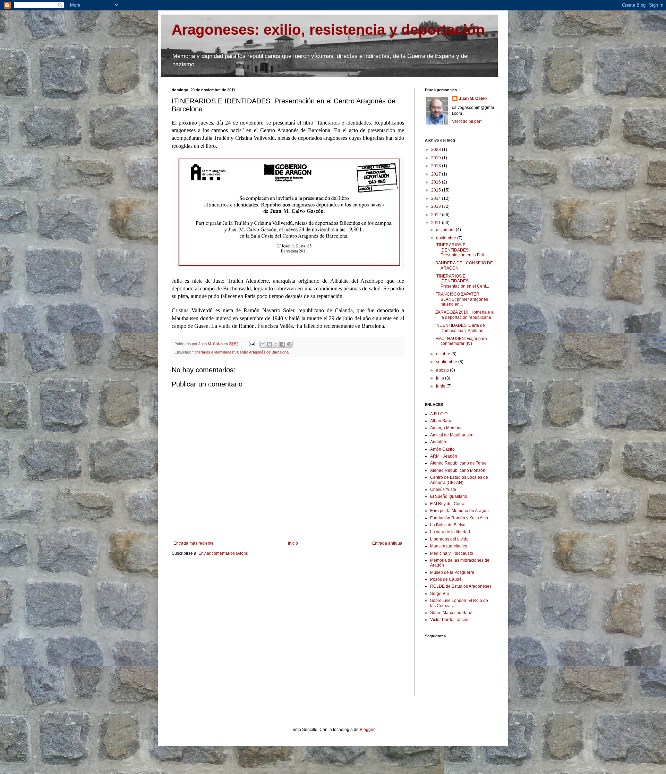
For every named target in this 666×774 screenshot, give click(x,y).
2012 (436, 214)
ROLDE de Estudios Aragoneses (461, 586)
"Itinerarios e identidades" (213, 352)
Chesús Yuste (443, 489)
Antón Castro (442, 449)
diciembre (446, 229)
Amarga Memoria (446, 427)
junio (441, 386)
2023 (436, 149)
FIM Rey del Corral (448, 503)
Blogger (367, 729)
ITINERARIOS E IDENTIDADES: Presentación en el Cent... (462, 281)
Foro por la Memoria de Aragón (459, 510)
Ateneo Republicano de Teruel (459, 463)
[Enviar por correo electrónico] (262, 344)
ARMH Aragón (443, 456)
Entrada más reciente (193, 543)
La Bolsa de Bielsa (448, 524)
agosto (443, 370)
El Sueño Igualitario (448, 496)
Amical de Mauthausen (451, 435)
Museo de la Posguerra (452, 572)
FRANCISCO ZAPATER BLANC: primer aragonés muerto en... (461, 299)
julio (440, 378)
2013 (436, 206)
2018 (436, 165)
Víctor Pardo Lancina (450, 619)
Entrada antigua (387, 543)
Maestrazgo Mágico (448, 546)
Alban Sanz (441, 420)
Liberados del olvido (449, 539)
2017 (436, 174)
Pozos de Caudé (446, 579)
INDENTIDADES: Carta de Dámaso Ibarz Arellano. (460, 328)
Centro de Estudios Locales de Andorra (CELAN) (459, 480)
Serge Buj (439, 593)
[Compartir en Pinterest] (289, 344)
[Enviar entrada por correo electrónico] (251, 344)
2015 (436, 190)
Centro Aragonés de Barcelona (263, 352)
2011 (436, 222)
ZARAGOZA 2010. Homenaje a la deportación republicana (464, 315)
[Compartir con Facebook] (282, 344)
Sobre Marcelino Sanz (451, 612)
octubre (443, 353)
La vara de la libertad (450, 531)
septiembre (447, 361)
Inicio (293, 543)
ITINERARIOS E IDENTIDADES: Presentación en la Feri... (461, 250)
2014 (436, 198)
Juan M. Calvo (473, 98)
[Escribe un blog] (269, 344)
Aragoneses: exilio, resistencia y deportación (328, 30)
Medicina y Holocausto (451, 553)
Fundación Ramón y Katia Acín (459, 518)
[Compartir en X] (276, 344)
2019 (436, 157)
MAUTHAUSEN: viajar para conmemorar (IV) (461, 341)
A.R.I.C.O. (439, 413)
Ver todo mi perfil (468, 121)
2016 (436, 182)
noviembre (446, 238)
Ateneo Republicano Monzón (457, 470)
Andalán (438, 442)
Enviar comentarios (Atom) (223, 553)
